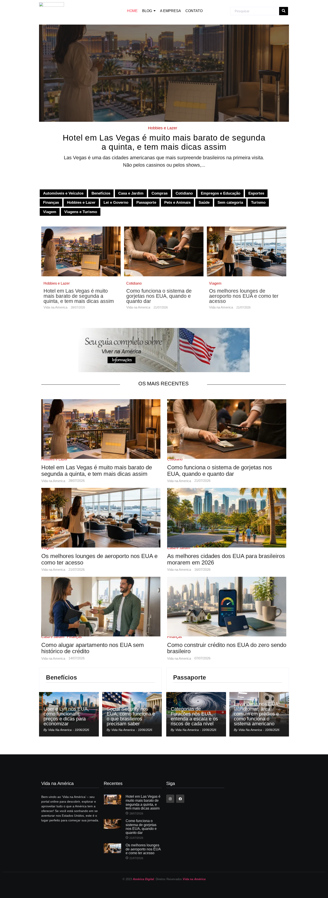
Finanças (74, 637)
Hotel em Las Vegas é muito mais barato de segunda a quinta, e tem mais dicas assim (164, 142)
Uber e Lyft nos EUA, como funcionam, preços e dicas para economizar (66, 716)
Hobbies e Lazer (162, 128)
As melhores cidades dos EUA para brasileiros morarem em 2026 (226, 559)
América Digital (143, 879)
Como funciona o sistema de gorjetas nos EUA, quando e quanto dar (159, 296)
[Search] (283, 11)
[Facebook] (180, 799)
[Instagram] (170, 799)
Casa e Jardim (178, 548)
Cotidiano (134, 283)
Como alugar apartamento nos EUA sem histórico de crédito (92, 648)
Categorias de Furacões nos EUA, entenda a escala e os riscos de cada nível (194, 716)
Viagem (215, 283)
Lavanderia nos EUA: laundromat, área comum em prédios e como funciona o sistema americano (257, 714)
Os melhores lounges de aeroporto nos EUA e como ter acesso (243, 296)
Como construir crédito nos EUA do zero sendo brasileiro (226, 648)
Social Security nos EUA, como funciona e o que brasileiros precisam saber (131, 716)
